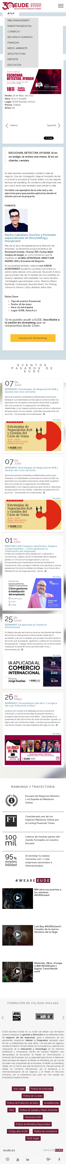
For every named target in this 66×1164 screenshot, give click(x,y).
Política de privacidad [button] (41, 1089)
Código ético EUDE (18, 1131)
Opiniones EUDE (33, 1117)
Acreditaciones (51, 1103)
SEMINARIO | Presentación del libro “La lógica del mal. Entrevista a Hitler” (31, 704)
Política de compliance (45, 1131)
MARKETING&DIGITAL (20, 26)
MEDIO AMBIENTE (17, 48)
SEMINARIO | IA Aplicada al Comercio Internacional (26, 626)
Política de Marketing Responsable (33, 1124)
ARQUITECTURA (17, 54)
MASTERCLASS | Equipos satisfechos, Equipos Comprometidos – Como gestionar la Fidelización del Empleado (31, 549)
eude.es (9, 1150)
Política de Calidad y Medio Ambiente (38, 1110)
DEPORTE (13, 59)
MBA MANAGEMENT (19, 20)
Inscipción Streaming (33, 338)
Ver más (56, 420)
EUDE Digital (33, 1138)
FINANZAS (13, 42)
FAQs (11, 1110)
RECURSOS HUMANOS (20, 37)
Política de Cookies (32, 1096)
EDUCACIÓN (14, 65)
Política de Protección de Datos (22, 1103)
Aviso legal (18, 1089)
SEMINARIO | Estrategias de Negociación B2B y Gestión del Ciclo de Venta (31, 390)
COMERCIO (14, 31)
